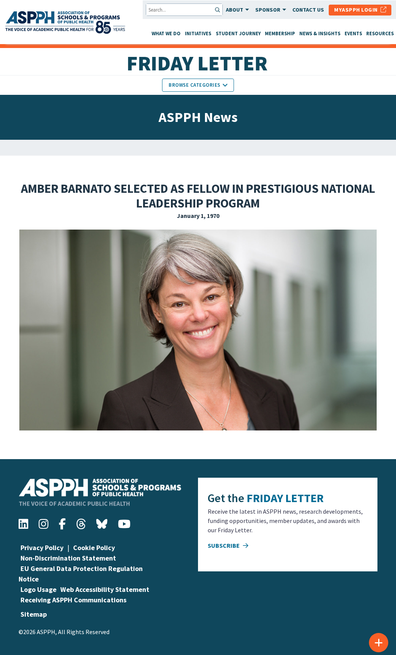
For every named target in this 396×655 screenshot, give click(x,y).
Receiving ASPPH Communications (73, 599)
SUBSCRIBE (224, 545)
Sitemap (33, 614)
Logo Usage (38, 589)
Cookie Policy (94, 547)
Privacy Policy (41, 547)
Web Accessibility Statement (104, 589)
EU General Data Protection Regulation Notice (81, 573)
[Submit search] (218, 9)
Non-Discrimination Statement (68, 558)
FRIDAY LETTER (285, 497)
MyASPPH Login (357, 9)
